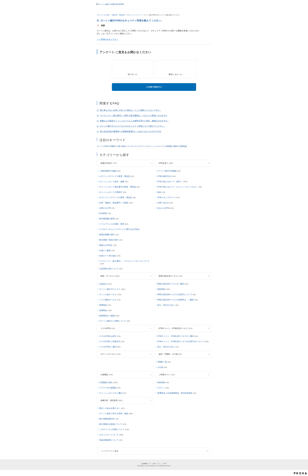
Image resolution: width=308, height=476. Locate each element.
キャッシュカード (155, 146)
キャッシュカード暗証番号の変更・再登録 (119, 187)
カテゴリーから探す (103, 15)
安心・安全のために (168, 305)
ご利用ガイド (167, 375)
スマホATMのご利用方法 (112, 341)
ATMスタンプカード (168, 197)
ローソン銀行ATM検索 (169, 171)
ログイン (163, 388)
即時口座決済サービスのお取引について (176, 294)
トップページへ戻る (109, 451)
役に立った (132, 74)
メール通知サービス (110, 300)
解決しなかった (175, 74)
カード (100, 146)
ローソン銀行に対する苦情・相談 (116, 413)
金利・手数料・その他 (170, 354)
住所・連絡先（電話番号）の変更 (116, 203)
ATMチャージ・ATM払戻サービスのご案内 (177, 336)
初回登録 (163, 289)
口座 (119, 146)
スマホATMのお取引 (110, 336)
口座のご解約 (107, 250)
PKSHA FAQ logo (300, 473)
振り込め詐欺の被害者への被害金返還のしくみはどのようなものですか (130, 131)
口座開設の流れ (108, 382)
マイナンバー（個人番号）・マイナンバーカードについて (124, 262)
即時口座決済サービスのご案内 (172, 284)
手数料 (112, 146)
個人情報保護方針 (109, 419)
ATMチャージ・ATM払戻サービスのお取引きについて (183, 341)
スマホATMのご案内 (110, 347)
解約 (176, 146)
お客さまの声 (107, 208)
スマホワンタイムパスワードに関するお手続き (119, 229)
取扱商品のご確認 (109, 316)
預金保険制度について (110, 440)
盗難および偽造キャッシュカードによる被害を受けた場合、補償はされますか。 (134, 121)
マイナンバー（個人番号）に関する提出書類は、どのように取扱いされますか (133, 115)
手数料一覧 (164, 362)
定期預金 (183, 146)
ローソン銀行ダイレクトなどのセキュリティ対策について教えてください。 (132, 126)
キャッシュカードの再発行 (112, 192)
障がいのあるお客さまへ (111, 408)
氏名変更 (105, 213)
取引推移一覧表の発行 (110, 240)
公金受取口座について (110, 269)
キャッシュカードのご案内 (112, 393)
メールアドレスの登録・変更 (113, 224)
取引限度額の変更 (109, 219)
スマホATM (107, 328)
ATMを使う (166, 163)
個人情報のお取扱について (112, 424)
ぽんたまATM (165, 208)
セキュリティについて (134, 15)
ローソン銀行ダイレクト (112, 289)
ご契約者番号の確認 (110, 171)
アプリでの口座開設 (110, 388)
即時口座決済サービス (171, 276)
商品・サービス (110, 276)
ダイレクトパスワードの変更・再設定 (117, 197)
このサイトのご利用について (114, 429)
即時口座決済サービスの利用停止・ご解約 (177, 300)
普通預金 (105, 305)
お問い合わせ (165, 203)
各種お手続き (108, 163)
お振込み (105, 284)
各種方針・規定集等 (118, 15)
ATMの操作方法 (166, 176)
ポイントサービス (110, 354)
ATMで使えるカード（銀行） (172, 182)
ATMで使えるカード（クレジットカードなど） (179, 187)
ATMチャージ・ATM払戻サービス (175, 328)
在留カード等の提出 (110, 256)
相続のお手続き (108, 245)
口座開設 (169, 146)
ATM (106, 146)
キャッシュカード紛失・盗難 (113, 182)
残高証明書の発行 (109, 235)
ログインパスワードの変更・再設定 (116, 176)
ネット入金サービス (110, 294)
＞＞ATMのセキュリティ (107, 39)
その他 (162, 367)
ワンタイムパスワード (137, 146)
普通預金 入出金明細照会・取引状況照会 (176, 393)
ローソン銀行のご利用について (114, 321)
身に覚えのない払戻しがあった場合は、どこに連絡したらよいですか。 (130, 110)
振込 (124, 146)
